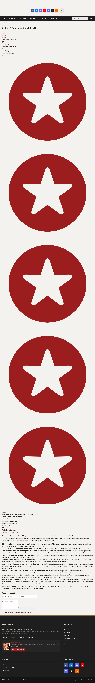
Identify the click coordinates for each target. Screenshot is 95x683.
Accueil (66, 629)
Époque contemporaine (10, 532)
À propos (5, 637)
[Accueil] (5, 18)
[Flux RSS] (56, 10)
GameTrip (5, 670)
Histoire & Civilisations (9, 673)
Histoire (44, 18)
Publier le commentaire (27, 609)
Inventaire (67, 635)
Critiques (33, 18)
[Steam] (52, 10)
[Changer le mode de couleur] (62, 10)
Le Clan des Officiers (9, 667)
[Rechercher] (91, 18)
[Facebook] (32, 10)
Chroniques (68, 644)
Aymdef (90, 680)
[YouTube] (44, 10)
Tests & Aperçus (69, 638)
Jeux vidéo (23, 18)
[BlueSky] (71, 665)
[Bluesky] (36, 10)
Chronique (54, 18)
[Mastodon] (40, 10)
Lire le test (5, 44)
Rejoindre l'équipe (18, 649)
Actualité (12, 18)
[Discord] (48, 10)
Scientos (5, 664)
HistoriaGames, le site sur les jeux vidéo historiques (47, 4)
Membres (21, 637)
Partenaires (30, 637)
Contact (13, 637)
